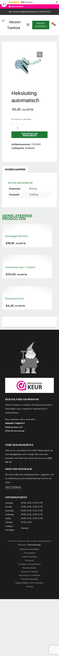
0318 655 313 (45, 12)
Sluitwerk (30, 148)
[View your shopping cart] (54, 25)
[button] (40, 54)
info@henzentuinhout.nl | (30, 12)
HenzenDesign (34, 545)
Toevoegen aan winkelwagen (29, 135)
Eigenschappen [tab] (15, 169)
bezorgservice (15, 454)
